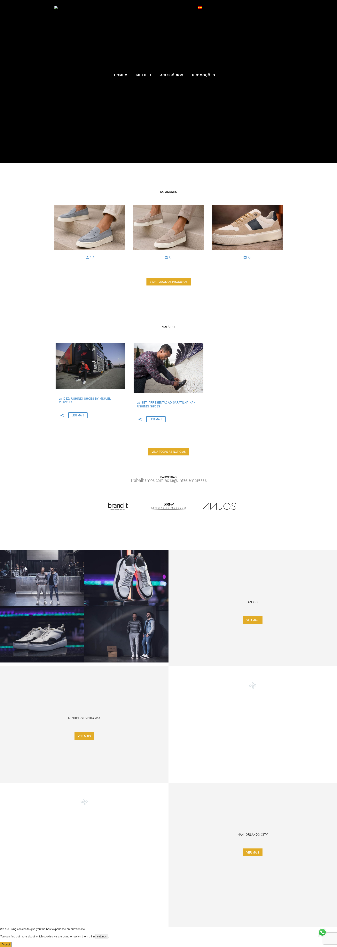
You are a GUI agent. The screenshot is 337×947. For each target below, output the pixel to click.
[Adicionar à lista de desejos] (92, 257)
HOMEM (120, 75)
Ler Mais (78, 415)
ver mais (252, 620)
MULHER (143, 75)
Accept (6, 944)
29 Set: (168, 404)
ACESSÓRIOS (171, 75)
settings (102, 936)
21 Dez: (85, 400)
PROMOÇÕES (203, 75)
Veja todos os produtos (168, 282)
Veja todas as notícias (169, 451)
